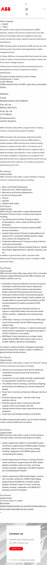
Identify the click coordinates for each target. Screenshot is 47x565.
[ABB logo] (5, 9)
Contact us (16, 548)
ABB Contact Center (28, 560)
